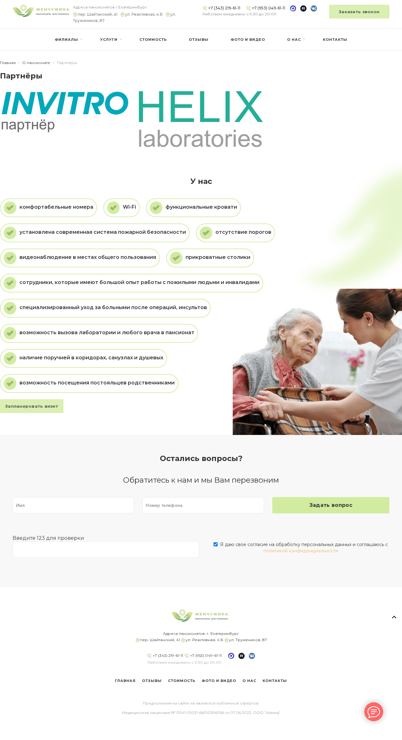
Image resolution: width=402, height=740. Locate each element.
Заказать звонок (359, 11)
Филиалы (66, 39)
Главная (8, 62)
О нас (294, 39)
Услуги (108, 39)
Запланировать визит (31, 406)
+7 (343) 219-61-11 (167, 655)
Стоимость (153, 39)
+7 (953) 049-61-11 (205, 655)
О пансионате (36, 62)
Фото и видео (248, 39)
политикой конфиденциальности (300, 551)
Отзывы (199, 39)
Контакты (335, 39)
